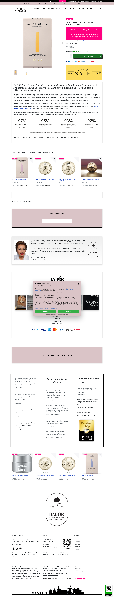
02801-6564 (95, 1)
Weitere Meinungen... (17, 544)
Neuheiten (77, 547)
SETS (66, 8)
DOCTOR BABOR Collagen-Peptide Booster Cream (20, 476)
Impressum (77, 570)
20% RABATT (36, 8)
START (14, 201)
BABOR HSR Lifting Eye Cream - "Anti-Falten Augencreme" (67, 180)
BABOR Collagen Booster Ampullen (19, 179)
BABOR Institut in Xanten (24, 571)
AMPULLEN (28, 201)
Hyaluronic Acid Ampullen (49, 570)
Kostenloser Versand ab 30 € (74, 1)
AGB (76, 573)
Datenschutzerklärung (80, 571)
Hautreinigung (78, 539)
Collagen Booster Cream (49, 566)
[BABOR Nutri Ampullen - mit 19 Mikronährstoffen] (26, 74)
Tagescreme (78, 543)
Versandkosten (24, 185)
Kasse (100, 1)
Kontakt (76, 575)
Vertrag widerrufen (80, 578)
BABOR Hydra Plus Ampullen (87, 475)
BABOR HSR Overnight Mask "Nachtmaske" (90, 179)
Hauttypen (77, 546)
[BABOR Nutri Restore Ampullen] (15, 74)
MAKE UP (84, 8)
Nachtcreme (78, 544)
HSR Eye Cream (60, 566)
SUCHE (99, 8)
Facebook (48, 243)
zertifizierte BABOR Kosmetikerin (63, 240)
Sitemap (77, 566)
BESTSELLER (59, 8)
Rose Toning (53, 568)
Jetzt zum (57, 355)
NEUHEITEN (51, 8)
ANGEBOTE (93, 8)
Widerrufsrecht (78, 568)
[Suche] (57, 1)
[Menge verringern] (71, 57)
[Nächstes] (62, 43)
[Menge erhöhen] (71, 55)
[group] (22, 167)
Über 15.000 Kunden (85, 1)
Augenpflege (78, 541)
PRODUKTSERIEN (74, 8)
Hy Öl (66, 566)
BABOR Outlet (54, 575)
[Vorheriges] (13, 43)
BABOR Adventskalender (57, 573)
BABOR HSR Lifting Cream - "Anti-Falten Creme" (45, 179)
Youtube (54, 243)
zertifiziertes (15, 571)
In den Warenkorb (87, 56)
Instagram (59, 243)
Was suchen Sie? (57, 213)
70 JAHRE (43, 8)
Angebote (77, 549)
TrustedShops (69, 243)
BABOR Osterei (46, 573)
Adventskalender (61, 568)
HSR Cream (59, 570)
